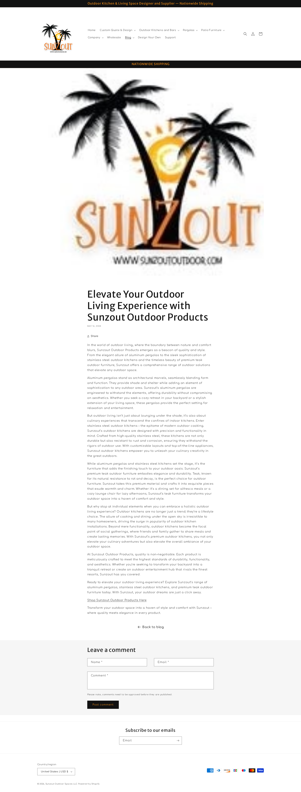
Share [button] (94, 336)
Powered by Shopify (89, 784)
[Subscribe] (178, 740)
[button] (117, 30)
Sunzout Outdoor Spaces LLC (61, 784)
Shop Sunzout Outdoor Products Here (116, 600)
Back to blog (153, 627)
